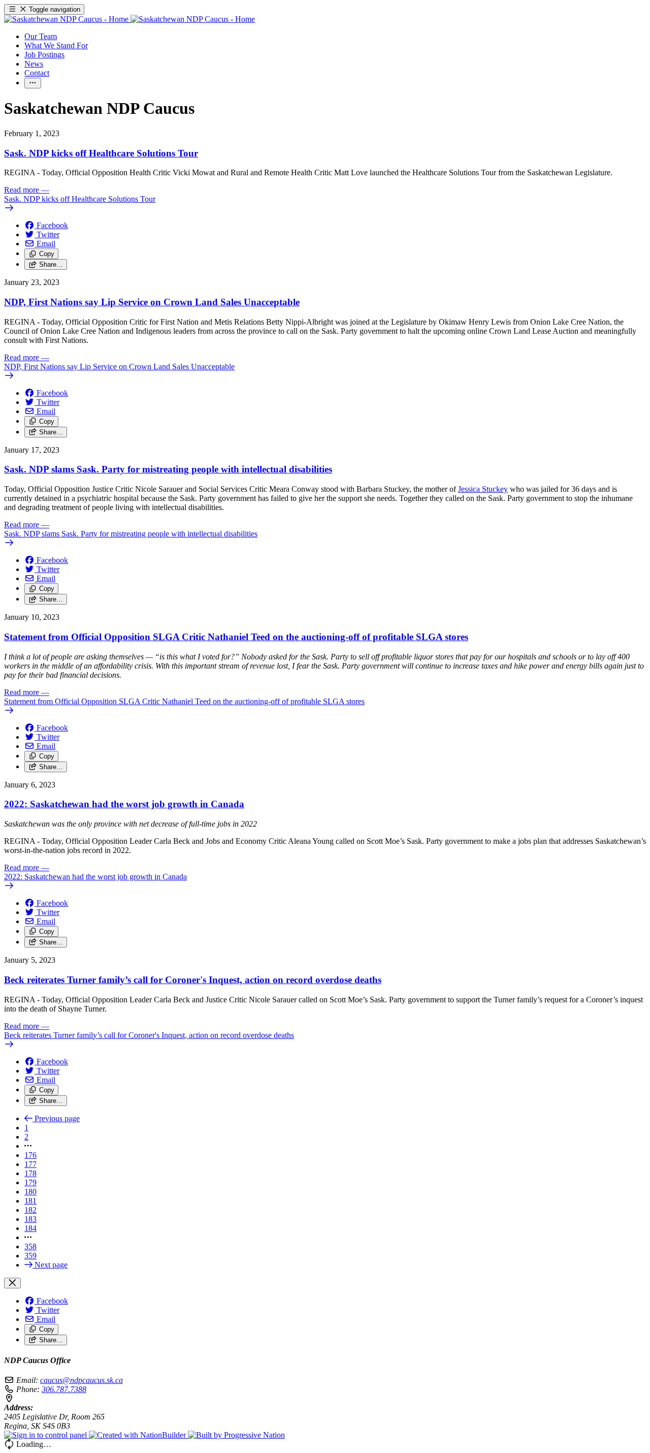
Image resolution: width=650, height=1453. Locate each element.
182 (30, 1210)
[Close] (12, 1283)
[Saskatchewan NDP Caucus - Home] (129, 19)
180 (30, 1191)
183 (30, 1219)
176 (30, 1155)
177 (30, 1164)
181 (30, 1200)
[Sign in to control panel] (46, 1435)
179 (30, 1182)
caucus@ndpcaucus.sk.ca (81, 1380)
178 (30, 1173)
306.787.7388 (64, 1389)
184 (30, 1228)
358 (30, 1246)
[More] (32, 83)
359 (30, 1255)
